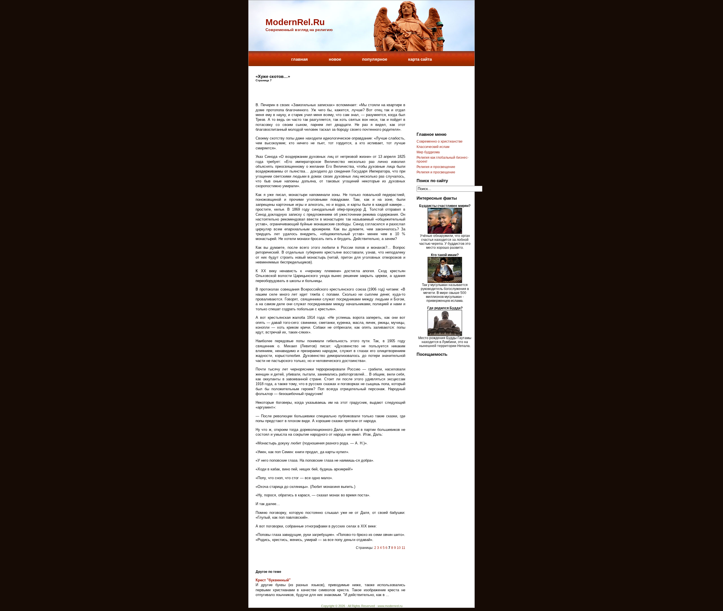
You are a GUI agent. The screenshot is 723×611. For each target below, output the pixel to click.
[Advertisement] (322, 90)
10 (399, 548)
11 (403, 548)
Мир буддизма (428, 152)
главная (299, 59)
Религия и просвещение (436, 167)
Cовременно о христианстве (440, 141)
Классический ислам (433, 147)
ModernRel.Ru (295, 22)
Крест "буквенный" (273, 580)
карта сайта (420, 59)
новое (335, 59)
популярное (374, 59)
